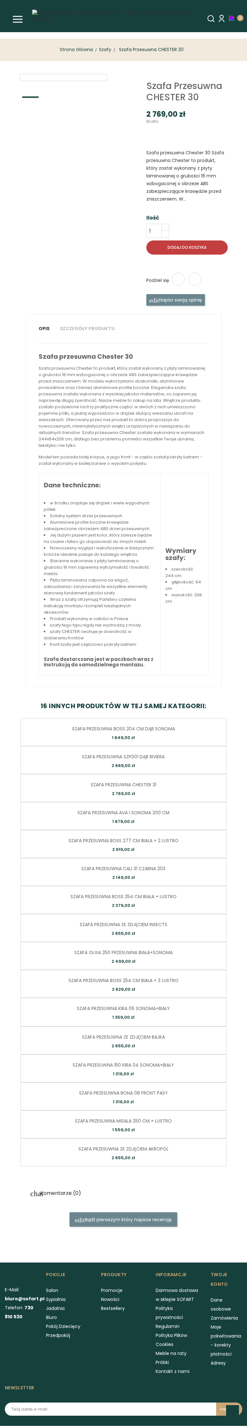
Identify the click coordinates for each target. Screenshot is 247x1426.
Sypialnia (56, 1299)
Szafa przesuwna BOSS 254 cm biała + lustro (123, 896)
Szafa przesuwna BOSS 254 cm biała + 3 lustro (123, 980)
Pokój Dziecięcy (63, 1326)
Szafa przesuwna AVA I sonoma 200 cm (123, 812)
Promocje (112, 1290)
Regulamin (167, 1326)
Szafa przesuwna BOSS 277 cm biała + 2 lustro (123, 840)
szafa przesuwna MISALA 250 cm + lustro (123, 1121)
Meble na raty (171, 1353)
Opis (44, 328)
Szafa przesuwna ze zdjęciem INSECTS (123, 924)
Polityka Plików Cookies (171, 1340)
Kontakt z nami (172, 1371)
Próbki (162, 1362)
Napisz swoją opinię (180, 300)
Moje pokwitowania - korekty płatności (226, 1340)
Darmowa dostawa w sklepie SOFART (177, 1295)
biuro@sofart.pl (24, 1298)
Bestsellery (113, 1308)
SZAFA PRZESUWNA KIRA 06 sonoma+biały (123, 1008)
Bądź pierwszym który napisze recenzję (128, 1219)
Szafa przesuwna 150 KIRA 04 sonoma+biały (123, 1065)
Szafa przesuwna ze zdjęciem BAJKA (123, 1037)
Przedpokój (58, 1335)
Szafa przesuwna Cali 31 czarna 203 (123, 868)
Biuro (51, 1317)
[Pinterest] (194, 279)
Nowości (110, 1299)
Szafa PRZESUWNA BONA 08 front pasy (123, 1093)
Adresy (218, 1363)
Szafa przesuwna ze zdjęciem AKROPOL (123, 1149)
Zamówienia (224, 1318)
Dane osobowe (221, 1304)
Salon (52, 1290)
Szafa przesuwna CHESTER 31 (123, 784)
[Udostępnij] (178, 279)
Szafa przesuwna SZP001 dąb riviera (123, 757)
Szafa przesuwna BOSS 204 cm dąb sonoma (123, 729)
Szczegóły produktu (87, 328)
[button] (233, 18)
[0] (233, 18)
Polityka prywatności (169, 1313)
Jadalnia (55, 1308)
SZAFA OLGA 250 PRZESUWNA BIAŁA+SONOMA (123, 952)
